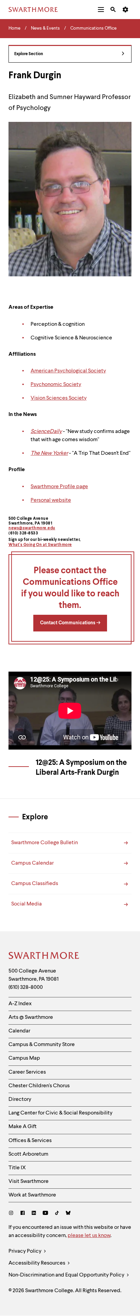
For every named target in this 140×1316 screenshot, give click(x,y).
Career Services (27, 1072)
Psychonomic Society (56, 384)
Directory (19, 1099)
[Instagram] (12, 1214)
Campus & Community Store (41, 1044)
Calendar (19, 1031)
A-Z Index (20, 1004)
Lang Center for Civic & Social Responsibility (60, 1113)
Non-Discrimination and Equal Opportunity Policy (66, 1275)
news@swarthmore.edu (31, 528)
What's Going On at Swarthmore (40, 545)
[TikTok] (57, 1214)
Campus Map (24, 1058)
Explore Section (28, 54)
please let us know (89, 1235)
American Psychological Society (68, 371)
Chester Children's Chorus (39, 1086)
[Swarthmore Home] (44, 956)
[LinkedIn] (34, 1214)
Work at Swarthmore (32, 1195)
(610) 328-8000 (25, 987)
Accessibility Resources (37, 1263)
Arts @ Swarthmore (30, 1017)
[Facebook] (22, 1214)
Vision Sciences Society (59, 398)
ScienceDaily (46, 431)
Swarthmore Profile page (59, 487)
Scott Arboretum (28, 1154)
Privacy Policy (25, 1251)
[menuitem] (101, 9)
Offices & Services (30, 1140)
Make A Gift (22, 1126)
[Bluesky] (68, 1214)
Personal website (51, 500)
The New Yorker (49, 453)
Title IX (17, 1168)
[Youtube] (45, 1214)
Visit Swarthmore (28, 1181)
